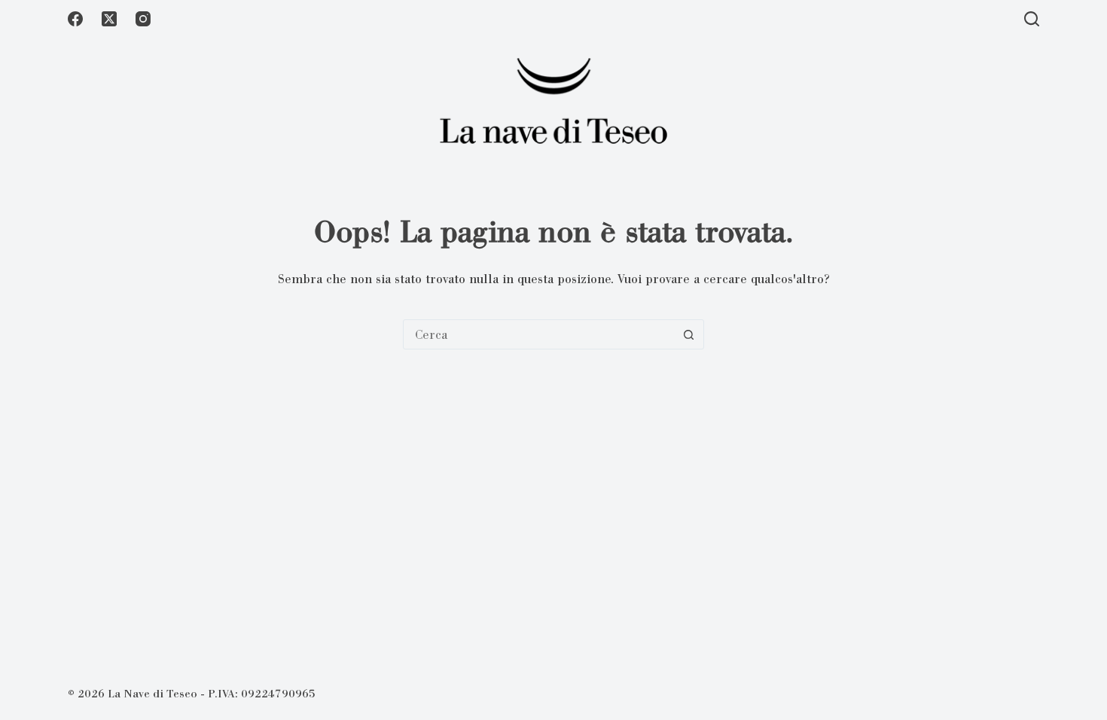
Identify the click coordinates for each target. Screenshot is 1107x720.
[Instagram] (143, 18)
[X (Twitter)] (109, 18)
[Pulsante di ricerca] (688, 334)
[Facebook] (75, 18)
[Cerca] (1031, 18)
